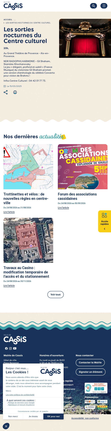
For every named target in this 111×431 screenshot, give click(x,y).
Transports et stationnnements (66, 407)
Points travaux (64, 398)
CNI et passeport (65, 385)
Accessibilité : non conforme (85, 418)
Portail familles (65, 402)
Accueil (8, 20)
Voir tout (56, 294)
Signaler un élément (90, 371)
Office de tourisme (66, 389)
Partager (6, 92)
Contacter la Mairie (90, 362)
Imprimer (15, 92)
